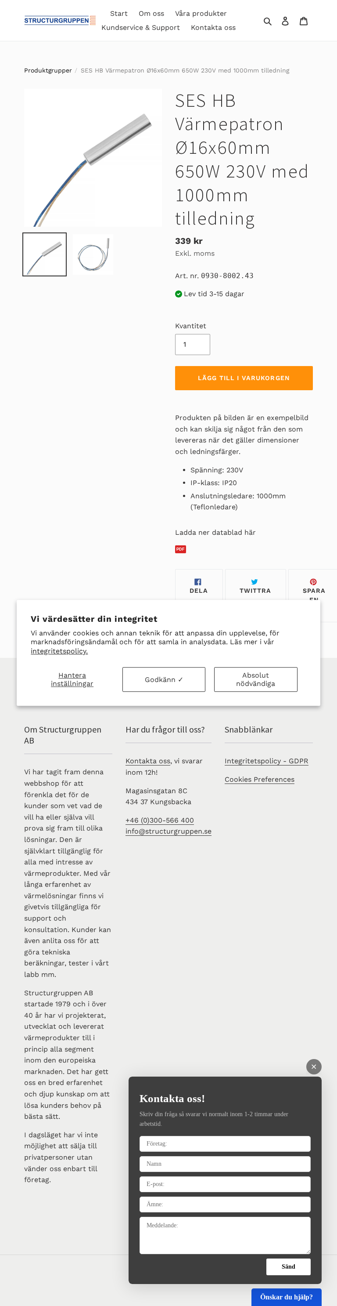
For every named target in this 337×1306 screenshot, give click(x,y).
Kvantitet (190, 326)
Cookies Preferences (259, 779)
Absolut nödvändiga (255, 679)
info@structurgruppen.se (168, 831)
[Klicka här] (244, 549)
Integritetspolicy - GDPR (266, 761)
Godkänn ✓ (164, 679)
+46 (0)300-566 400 (159, 820)
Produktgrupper (48, 70)
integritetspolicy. (59, 651)
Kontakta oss (147, 761)
